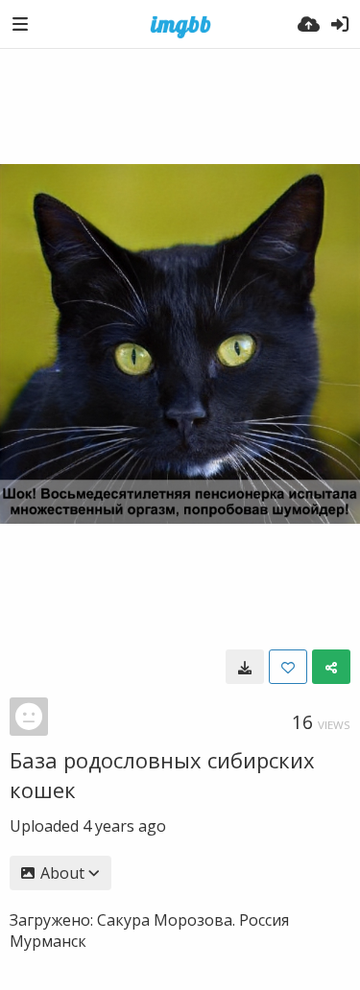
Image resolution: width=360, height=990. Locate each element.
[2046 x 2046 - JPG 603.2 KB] (245, 666)
